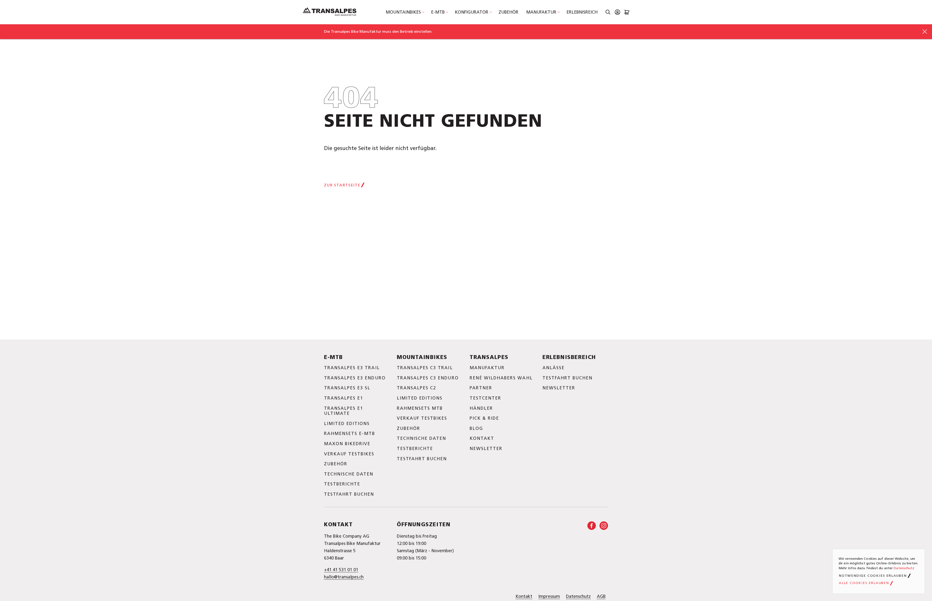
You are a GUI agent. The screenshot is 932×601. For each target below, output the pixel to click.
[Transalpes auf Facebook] (591, 525)
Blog (476, 428)
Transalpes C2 (416, 388)
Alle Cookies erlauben (864, 583)
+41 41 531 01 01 (341, 569)
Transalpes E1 (343, 398)
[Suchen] (608, 12)
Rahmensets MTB (420, 408)
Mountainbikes (403, 12)
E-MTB (438, 12)
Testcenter (485, 398)
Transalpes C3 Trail (425, 367)
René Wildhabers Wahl (501, 378)
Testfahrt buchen (349, 494)
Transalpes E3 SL (347, 388)
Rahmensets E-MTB (349, 433)
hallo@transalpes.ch (344, 577)
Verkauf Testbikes (349, 454)
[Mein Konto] (617, 12)
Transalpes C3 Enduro (428, 378)
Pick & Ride (484, 418)
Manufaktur (541, 12)
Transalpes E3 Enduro (355, 378)
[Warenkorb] (627, 12)
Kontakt (482, 438)
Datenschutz (578, 596)
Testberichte (342, 484)
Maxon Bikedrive (347, 443)
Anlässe (553, 367)
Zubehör (508, 12)
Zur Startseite (342, 185)
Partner (481, 388)
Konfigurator (471, 12)
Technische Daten (348, 474)
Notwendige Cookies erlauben (873, 576)
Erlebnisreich (582, 12)
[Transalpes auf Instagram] (603, 525)
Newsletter (486, 448)
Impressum (549, 596)
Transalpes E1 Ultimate (343, 411)
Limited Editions (347, 423)
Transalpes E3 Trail (352, 367)
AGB (601, 596)
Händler (481, 408)
